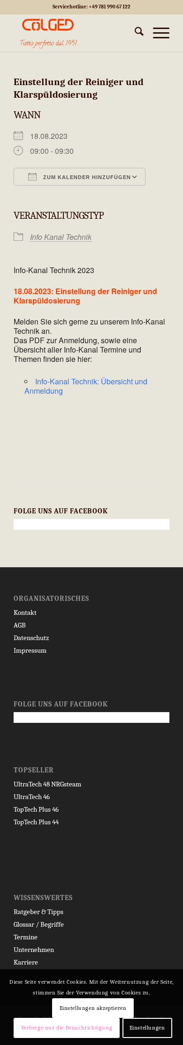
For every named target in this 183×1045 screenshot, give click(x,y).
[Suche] (134, 33)
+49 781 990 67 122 (109, 7)
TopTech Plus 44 (36, 822)
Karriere (26, 962)
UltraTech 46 (32, 797)
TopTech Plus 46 (36, 809)
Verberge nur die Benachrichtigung (67, 1027)
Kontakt (25, 612)
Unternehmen (34, 949)
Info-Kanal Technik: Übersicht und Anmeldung (85, 386)
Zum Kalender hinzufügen (86, 177)
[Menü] (156, 33)
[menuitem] (134, 33)
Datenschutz (31, 638)
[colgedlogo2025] (76, 33)
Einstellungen (147, 1027)
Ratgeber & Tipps (38, 912)
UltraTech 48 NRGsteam (47, 784)
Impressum (30, 650)
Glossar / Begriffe (39, 924)
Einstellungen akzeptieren (93, 1008)
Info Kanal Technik (61, 236)
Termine (26, 937)
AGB (20, 625)
